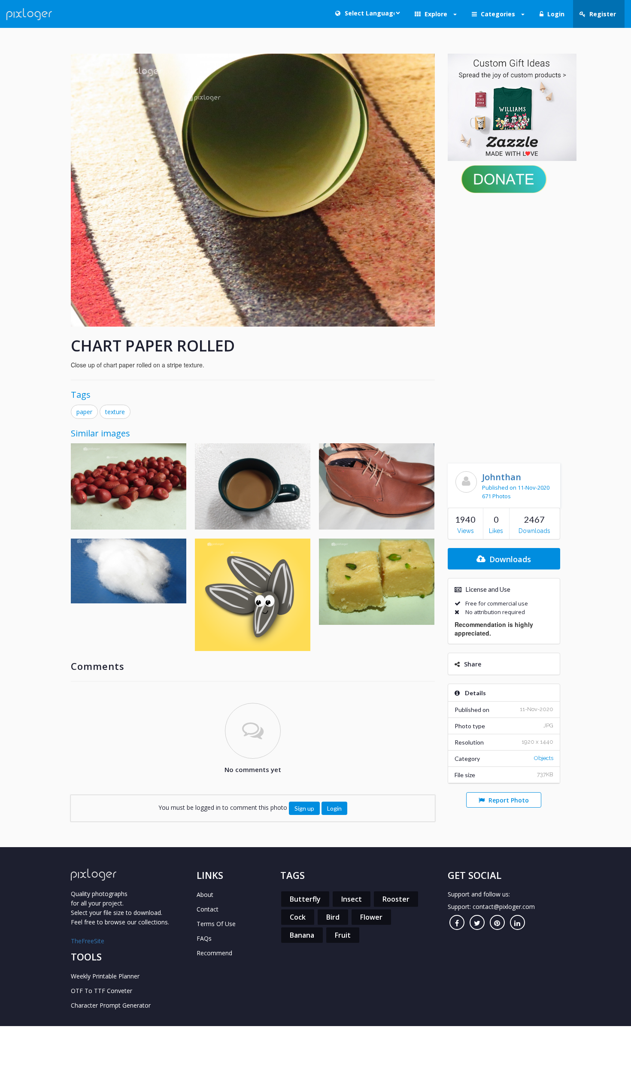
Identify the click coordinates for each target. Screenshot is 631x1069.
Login (334, 808)
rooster (396, 899)
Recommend (214, 953)
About (205, 894)
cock (298, 917)
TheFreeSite (87, 941)
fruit (343, 935)
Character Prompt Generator (111, 1005)
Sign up (304, 808)
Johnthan (501, 477)
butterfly (305, 899)
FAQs (204, 938)
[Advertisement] (504, 326)
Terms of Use (216, 924)
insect (351, 899)
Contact (207, 909)
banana (302, 935)
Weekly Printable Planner (105, 976)
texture (115, 412)
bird (333, 917)
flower (371, 917)
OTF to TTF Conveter (101, 991)
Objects (543, 758)
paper (84, 412)
